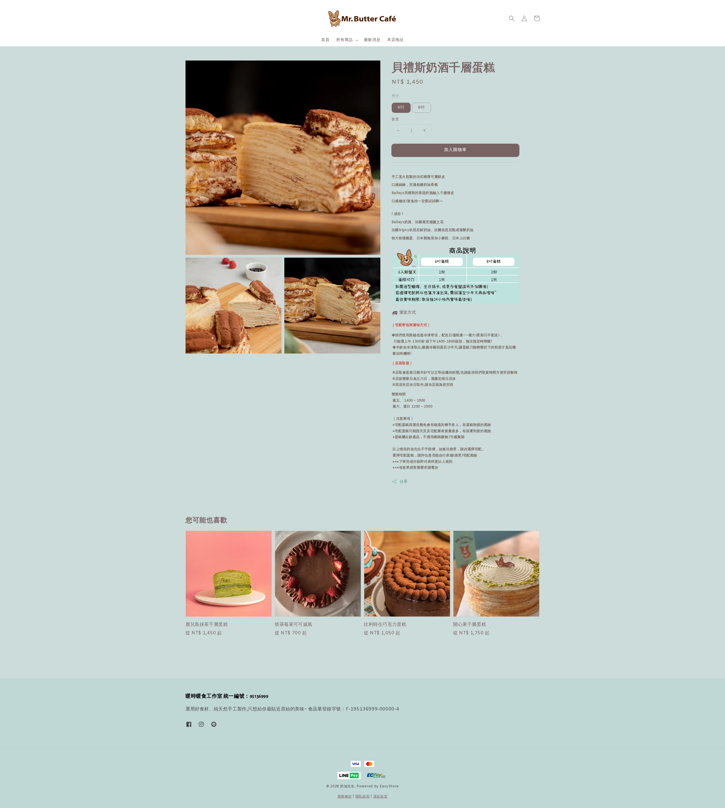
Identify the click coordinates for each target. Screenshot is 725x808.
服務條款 (345, 796)
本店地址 (395, 40)
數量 (395, 119)
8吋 (421, 107)
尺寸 (395, 96)
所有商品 (344, 40)
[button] (512, 18)
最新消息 (372, 40)
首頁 (325, 40)
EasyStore (389, 786)
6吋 (401, 107)
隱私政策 (362, 796)
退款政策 (380, 796)
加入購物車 (455, 150)
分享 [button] (404, 481)
